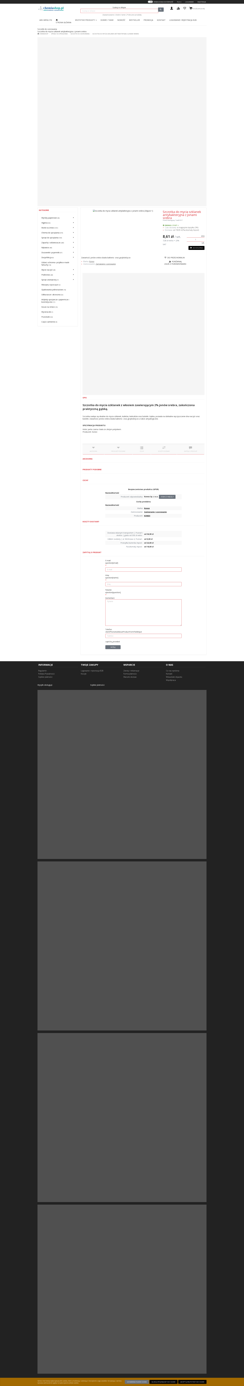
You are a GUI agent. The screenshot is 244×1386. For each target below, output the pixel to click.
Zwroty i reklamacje (131, 670)
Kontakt (169, 674)
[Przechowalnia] (184, 7)
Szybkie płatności (45, 677)
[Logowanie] (172, 7)
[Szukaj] (161, 9)
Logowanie (189, 2)
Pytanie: (113, 591)
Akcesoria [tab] (93, 451)
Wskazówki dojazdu (174, 677)
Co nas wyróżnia (172, 670)
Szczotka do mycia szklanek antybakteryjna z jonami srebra (115, 34)
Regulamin (42, 670)
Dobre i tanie (121, 15)
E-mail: (111, 561)
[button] (179, 2)
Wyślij (113, 647)
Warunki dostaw (129, 677)
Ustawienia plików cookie (137, 1382)
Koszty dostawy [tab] (164, 451)
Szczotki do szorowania (80, 34)
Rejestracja (201, 2)
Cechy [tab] (142, 451)
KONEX (147, 516)
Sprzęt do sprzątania (59, 34)
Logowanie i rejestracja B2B (92, 670)
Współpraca (171, 680)
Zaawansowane (108, 15)
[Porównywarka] (178, 7)
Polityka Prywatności (46, 674)
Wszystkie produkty (85, 20)
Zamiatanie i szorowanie (106, 264)
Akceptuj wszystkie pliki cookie (192, 1382)
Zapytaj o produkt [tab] (190, 451)
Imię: (111, 576)
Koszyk (83, 674)
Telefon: (123, 630)
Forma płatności (130, 674)
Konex (91, 261)
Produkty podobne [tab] (118, 451)
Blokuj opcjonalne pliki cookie (163, 1382)
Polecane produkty (134, 15)
